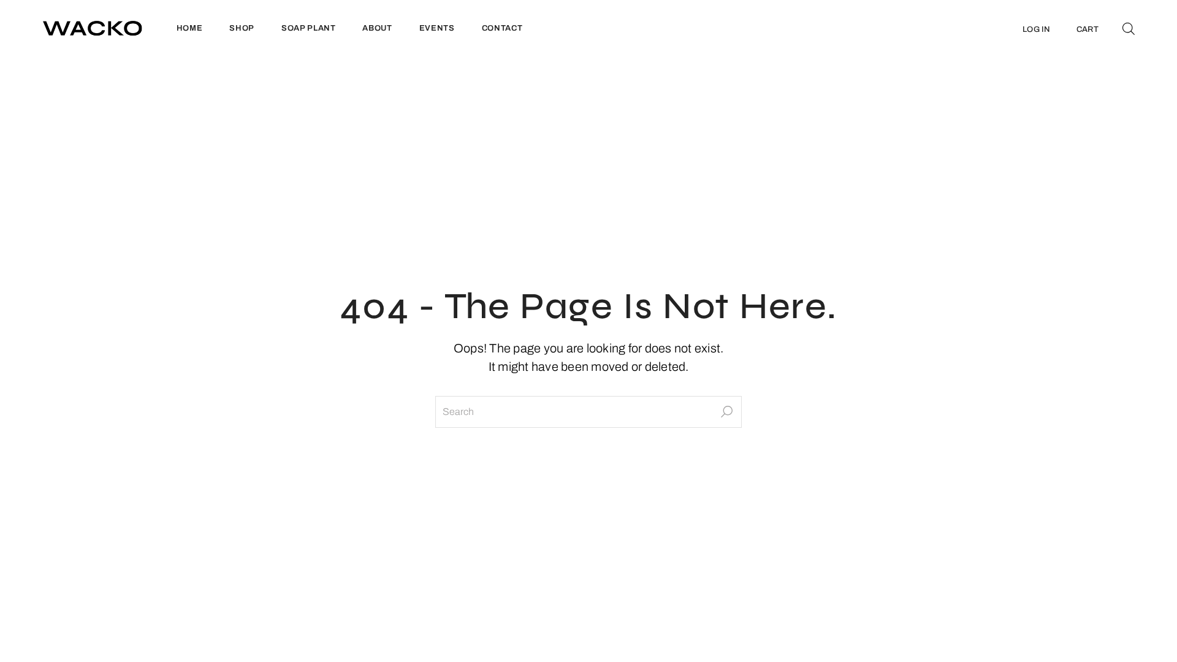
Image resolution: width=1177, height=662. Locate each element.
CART (1087, 29)
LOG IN (1037, 29)
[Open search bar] (1128, 28)
